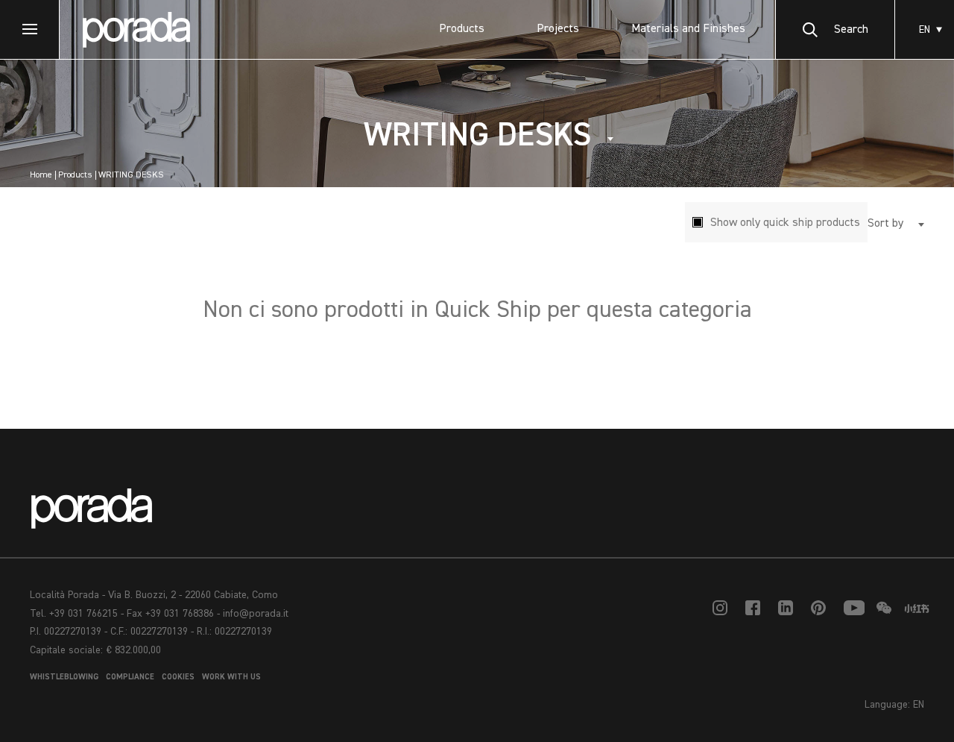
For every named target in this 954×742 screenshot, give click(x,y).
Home (41, 175)
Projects (558, 29)
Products (461, 29)
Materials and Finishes (688, 29)
